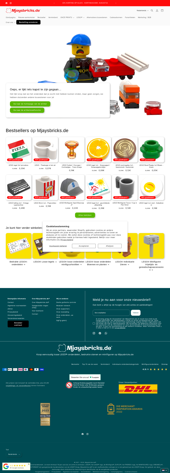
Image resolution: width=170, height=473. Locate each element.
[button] (67, 17)
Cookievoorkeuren (131, 472)
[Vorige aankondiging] (54, 3)
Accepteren (84, 246)
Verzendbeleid (85, 472)
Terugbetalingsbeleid (42, 472)
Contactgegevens (117, 472)
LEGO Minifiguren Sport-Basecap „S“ (71, 204)
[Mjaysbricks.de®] (6, 469)
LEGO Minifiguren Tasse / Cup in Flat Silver (125, 204)
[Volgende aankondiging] (115, 3)
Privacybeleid (66, 239)
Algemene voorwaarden (71, 472)
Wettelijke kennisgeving (101, 472)
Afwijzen (109, 246)
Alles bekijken (85, 215)
